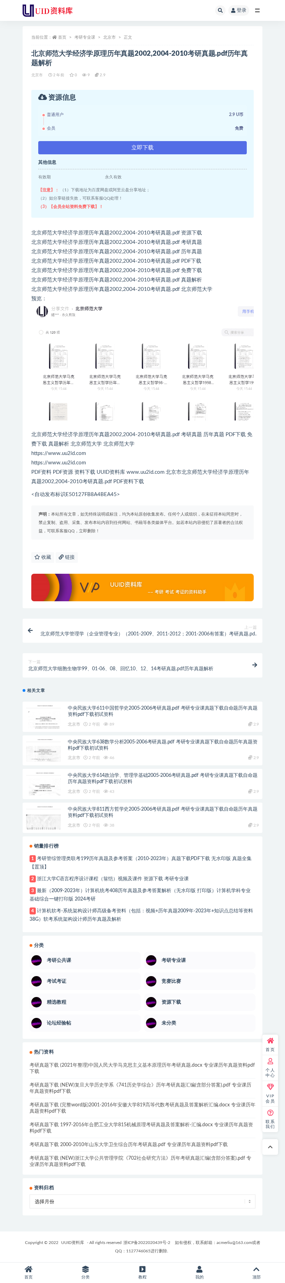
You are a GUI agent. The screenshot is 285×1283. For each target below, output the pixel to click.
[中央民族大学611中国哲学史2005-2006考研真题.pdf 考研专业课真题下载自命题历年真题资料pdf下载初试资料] (43, 723)
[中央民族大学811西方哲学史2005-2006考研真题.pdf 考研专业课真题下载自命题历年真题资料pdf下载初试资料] (43, 824)
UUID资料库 (72, 1243)
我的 (199, 1277)
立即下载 (142, 147)
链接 (69, 557)
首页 (62, 37)
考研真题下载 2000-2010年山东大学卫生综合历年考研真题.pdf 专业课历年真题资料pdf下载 (129, 1144)
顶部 (256, 1277)
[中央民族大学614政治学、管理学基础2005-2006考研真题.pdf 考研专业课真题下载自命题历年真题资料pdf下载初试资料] (43, 790)
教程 (142, 1277)
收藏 (45, 557)
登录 (241, 10)
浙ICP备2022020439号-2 (146, 1243)
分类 (85, 1277)
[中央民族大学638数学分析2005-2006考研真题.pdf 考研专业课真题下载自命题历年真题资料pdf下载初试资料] (43, 756)
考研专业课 (84, 37)
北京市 (109, 37)
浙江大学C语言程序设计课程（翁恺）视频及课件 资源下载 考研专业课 (113, 878)
